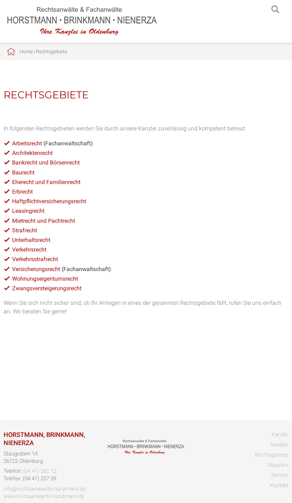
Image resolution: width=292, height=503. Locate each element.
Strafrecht (24, 230)
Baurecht (23, 172)
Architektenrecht (32, 153)
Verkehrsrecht (29, 249)
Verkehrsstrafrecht (35, 259)
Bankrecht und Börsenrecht (46, 162)
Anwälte (279, 445)
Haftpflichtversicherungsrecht (49, 201)
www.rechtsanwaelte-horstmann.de (44, 496)
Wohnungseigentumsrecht (45, 278)
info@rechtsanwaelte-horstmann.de (45, 489)
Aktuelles (278, 465)
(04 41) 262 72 (39, 471)
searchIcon (275, 9)
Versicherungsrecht (36, 269)
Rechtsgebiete (51, 51)
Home (26, 51)
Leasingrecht (28, 210)
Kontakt (279, 485)
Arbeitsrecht (27, 143)
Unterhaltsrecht (31, 240)
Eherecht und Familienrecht (46, 182)
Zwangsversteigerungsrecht (47, 288)
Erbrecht (22, 191)
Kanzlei (280, 434)
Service (279, 475)
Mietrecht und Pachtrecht (43, 220)
